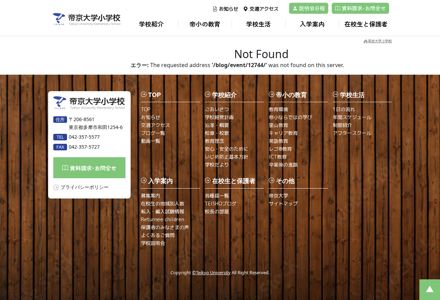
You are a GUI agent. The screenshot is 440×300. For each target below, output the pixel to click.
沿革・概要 (217, 125)
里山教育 (278, 125)
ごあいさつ (217, 109)
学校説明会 (153, 243)
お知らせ (228, 9)
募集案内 (150, 195)
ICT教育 (278, 156)
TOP (145, 109)
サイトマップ (283, 203)
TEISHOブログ (220, 203)
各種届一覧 (217, 195)
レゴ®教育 (280, 149)
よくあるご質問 (158, 235)
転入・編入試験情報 (162, 211)
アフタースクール (352, 133)
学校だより (217, 164)
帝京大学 (278, 195)
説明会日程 (311, 8)
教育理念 (214, 141)
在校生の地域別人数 (162, 203)
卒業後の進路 (283, 164)
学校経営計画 (219, 117)
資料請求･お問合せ (363, 8)
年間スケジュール (352, 117)
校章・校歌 (217, 133)
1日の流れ (344, 109)
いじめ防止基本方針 (226, 156)
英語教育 (278, 141)
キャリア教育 (283, 133)
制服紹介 (342, 125)
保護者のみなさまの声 (165, 227)
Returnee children (162, 219)
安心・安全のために (226, 149)
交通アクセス (264, 9)
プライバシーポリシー (84, 187)
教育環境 (278, 109)
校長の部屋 (217, 211)
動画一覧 (150, 141)
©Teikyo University (211, 272)
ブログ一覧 (153, 133)
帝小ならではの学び (290, 117)
